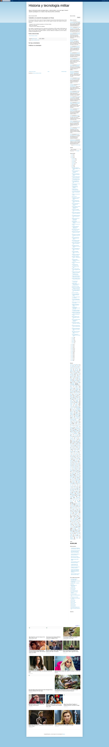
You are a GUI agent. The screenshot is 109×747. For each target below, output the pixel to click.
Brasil (71, 394)
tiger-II (72, 521)
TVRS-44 (71, 527)
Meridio (71, 39)
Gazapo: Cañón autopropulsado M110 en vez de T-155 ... (75, 284)
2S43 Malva (76, 366)
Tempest (79, 519)
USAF (71, 531)
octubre (73, 161)
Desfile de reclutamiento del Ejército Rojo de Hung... (75, 295)
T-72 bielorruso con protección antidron (75, 274)
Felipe (71, 58)
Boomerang (77, 392)
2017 (72, 352)
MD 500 (74, 467)
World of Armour (73, 604)
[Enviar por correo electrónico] (39, 38)
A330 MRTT (76, 369)
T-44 (77, 514)
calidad (76, 397)
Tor (78, 521)
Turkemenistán (77, 525)
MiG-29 (71, 474)
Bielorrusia (71, 391)
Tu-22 (78, 524)
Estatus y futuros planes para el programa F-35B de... (76, 269)
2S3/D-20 (77, 365)
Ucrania (79, 527)
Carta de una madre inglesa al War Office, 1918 (75, 252)
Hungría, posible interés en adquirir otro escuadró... (76, 276)
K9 (73, 448)
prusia (78, 494)
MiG (70, 472)
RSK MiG (76, 500)
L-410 (77, 457)
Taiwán (71, 518)
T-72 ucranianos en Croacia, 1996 (75, 281)
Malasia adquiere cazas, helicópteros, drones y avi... (75, 317)
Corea (76, 404)
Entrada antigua (63, 71)
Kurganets (75, 455)
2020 (72, 348)
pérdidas (74, 491)
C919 (78, 396)
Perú (78, 491)
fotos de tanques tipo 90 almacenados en (75, 85)
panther (77, 489)
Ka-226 (77, 448)
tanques (75, 518)
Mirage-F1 (77, 476)
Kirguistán (77, 454)
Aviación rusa (73, 587)
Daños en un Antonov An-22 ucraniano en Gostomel (76, 171)
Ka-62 (73, 449)
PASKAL (71, 27)
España (76, 415)
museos (79, 481)
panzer (71, 490)
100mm (71, 364)
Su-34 (74, 511)
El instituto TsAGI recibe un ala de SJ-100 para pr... (76, 177)
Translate (77, 150)
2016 (72, 353)
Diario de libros (73, 588)
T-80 (73, 516)
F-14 (75, 421)
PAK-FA (75, 488)
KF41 (73, 452)
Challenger (76, 400)
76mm (76, 367)
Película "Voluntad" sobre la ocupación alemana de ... (76, 279)
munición (73, 481)
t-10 (77, 513)
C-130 (76, 395)
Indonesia (74, 441)
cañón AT (77, 398)
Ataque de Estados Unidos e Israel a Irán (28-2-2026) (75, 574)
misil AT (75, 477)
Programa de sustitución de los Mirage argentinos (75, 567)
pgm (70, 492)
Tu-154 (77, 523)
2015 (72, 355)
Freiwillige (71, 84)
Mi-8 (78, 471)
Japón (73, 445)
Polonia (77, 492)
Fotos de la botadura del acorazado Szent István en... (76, 300)
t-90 (79, 516)
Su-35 (78, 511)
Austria (78, 382)
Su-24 (75, 509)
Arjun (79, 380)
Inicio (48, 71)
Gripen (73, 431)
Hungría (71, 436)
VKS (75, 535)
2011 (72, 360)
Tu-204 (74, 524)
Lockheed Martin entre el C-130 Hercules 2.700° (76, 179)
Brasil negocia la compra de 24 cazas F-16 (75, 230)
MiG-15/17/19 (74, 472)
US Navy (73, 530)
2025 (72, 156)
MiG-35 (73, 475)
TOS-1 (71, 522)
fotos (71, 428)
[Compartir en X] (41, 38)
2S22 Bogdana (72, 365)
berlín (71, 390)
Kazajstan (71, 451)
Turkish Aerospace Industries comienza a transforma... (75, 260)
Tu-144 (73, 523)
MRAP (73, 480)
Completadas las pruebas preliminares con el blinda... (76, 198)
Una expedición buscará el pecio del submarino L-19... (76, 216)
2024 (72, 157)
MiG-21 (79, 472)
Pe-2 (70, 491)
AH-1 (76, 371)
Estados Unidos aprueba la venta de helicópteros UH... (76, 243)
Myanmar (73, 482)
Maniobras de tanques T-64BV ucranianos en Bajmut (75, 305)
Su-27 (73, 510)
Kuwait (72, 456)
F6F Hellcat (71, 425)
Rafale (77, 495)
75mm (73, 367)
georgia (75, 430)
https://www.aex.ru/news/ (33, 35)
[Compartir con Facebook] (42, 38)
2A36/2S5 (75, 364)
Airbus (76, 372)
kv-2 (78, 456)
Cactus (71, 33)
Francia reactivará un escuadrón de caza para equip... (76, 335)
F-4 (74, 423)
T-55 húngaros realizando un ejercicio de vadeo (76, 310)
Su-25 (79, 509)
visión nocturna (77, 534)
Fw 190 (78, 429)
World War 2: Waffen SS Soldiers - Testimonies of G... (76, 257)
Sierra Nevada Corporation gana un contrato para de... (76, 192)
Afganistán (76, 370)
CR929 (71, 405)
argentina (75, 380)
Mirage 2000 (72, 476)
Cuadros (71, 406)
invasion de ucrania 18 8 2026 (75, 140)
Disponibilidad (78, 408)
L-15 (70, 457)
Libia (78, 459)
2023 (72, 344)
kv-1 (75, 456)
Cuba (74, 406)
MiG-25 (78, 473)
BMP (79, 391)
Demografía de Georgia (75, 286)
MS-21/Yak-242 (78, 480)
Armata (72, 381)
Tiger (79, 520)
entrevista (71, 414)
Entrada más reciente (32, 71)
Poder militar (73, 601)
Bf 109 (74, 390)
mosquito (73, 479)
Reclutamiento (72, 496)
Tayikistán (71, 519)
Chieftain (77, 401)
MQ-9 (71, 480)
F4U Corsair (77, 424)
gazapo (71, 430)
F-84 (72, 424)
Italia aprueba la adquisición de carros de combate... (76, 222)
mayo (73, 337)
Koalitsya (71, 455)
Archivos (75, 379)
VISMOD (71, 535)
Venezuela (78, 532)
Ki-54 (77, 453)
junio (73, 166)
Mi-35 (72, 471)
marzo (73, 340)
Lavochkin (75, 458)
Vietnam (77, 533)
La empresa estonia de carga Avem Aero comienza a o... (75, 227)
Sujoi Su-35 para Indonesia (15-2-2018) (76, 302)
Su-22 (71, 509)
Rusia (78, 501)
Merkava (78, 468)
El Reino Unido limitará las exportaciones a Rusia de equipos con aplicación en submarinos (75, 570)
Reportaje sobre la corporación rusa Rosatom (75, 187)
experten (71, 420)
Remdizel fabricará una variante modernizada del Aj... (75, 201)
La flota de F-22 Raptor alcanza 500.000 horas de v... (76, 210)
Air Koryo (73, 372)
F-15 (78, 421)
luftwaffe (76, 461)
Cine (78, 402)
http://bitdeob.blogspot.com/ (75, 607)
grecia (79, 430)
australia (73, 382)
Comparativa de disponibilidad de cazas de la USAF (76, 308)
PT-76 (71, 495)
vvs (71, 536)
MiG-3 (76, 474)
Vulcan (79, 535)
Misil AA (71, 477)
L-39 (73, 457)
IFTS (70, 437)
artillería (78, 381)
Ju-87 (75, 447)
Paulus (75, 490)
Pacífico (77, 487)
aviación (72, 384)
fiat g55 (73, 426)
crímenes (76, 405)
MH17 (77, 469)
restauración (78, 497)
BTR (77, 394)
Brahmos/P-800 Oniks (76, 393)
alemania (71, 374)
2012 (72, 359)
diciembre (73, 158)
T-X (72, 517)
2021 (72, 347)
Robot (75, 499)
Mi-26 (76, 470)
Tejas (75, 519)
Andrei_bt (72, 584)
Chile (70, 402)
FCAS (75, 425)
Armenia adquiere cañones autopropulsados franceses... (76, 207)
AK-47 (74, 373)
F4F (74, 424)
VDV (75, 532)
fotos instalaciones (77, 428)
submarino (76, 512)
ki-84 (73, 454)
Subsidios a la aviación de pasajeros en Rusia (76, 255)
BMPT (73, 392)
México (71, 469)
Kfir (77, 452)
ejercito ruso (72, 412)
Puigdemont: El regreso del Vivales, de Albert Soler (76, 312)
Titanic (76, 521)
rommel (78, 499)
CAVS (74, 399)
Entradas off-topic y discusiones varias (75, 189)
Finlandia (71, 427)
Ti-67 (77, 520)
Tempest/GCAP (73, 520)
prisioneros (78, 493)
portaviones (72, 493)
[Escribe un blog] (40, 38)
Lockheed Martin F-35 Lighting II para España (74, 565)
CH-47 (71, 400)
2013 (72, 357)
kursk (79, 455)
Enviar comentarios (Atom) (37, 73)
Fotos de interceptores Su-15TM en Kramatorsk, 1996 (76, 249)
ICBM (78, 436)
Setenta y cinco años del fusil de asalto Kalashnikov (75, 219)
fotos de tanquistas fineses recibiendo (74, 110)
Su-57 (71, 512)
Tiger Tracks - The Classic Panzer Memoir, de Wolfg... (76, 332)
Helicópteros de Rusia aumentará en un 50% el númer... (76, 246)
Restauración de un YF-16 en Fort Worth (76, 184)
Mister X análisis (73, 602)
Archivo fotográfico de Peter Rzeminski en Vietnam (75, 562)
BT (74, 394)
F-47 (77, 423)
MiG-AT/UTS (77, 475)
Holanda (79, 434)
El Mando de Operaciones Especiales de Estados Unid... (76, 329)
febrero (73, 341)
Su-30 (77, 510)
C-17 (79, 395)
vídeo (73, 533)
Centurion (77, 399)
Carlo (71, 46)
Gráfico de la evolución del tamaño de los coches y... (76, 232)
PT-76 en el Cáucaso (75, 292)
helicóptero (75, 433)
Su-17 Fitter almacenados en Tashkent (76, 297)
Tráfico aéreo (76, 522)
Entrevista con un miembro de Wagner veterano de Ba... (76, 235)
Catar (71, 399)
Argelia (71, 380)
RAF (73, 495)
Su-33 (71, 511)
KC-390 (76, 451)
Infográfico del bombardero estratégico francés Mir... (76, 288)
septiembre (74, 162)
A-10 (75, 368)
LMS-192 (76, 460)
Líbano (74, 459)
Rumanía (71, 501)
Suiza (74, 513)
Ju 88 (72, 447)
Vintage (71, 534)
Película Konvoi (74, 196)
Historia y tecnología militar (49, 5)
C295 (75, 396)
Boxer (71, 393)
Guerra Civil (77, 431)
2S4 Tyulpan (72, 366)
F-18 (74, 422)
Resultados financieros (75, 498)
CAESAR (71, 397)
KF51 (75, 452)
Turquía (76, 526)
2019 (72, 349)
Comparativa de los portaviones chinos (75, 265)
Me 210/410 (77, 467)
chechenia (71, 401)
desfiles (78, 407)
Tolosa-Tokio (73, 603)
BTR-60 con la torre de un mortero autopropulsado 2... (76, 326)
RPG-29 (71, 500)
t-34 (74, 514)
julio (72, 165)
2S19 (78, 364)
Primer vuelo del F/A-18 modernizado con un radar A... (75, 238)
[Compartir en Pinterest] (43, 38)
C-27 (72, 396)
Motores (77, 479)
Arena (78, 379)
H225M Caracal (72, 432)
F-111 (73, 421)
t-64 (75, 515)
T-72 (79, 515)
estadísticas (78, 416)
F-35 (71, 423)
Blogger (64, 734)
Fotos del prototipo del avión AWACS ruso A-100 (75, 182)
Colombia (71, 404)
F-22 (78, 422)
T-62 (72, 515)
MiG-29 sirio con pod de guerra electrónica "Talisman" (75, 557)
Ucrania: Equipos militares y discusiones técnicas (75, 554)
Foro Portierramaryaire (74, 590)
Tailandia (77, 517)
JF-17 (75, 446)
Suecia (71, 513)
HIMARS (71, 434)
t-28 (71, 514)
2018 (72, 351)
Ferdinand (79, 425)
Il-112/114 (75, 437)
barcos (71, 388)
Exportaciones (76, 420)
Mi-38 (75, 471)
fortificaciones (77, 427)
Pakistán (72, 489)
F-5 (79, 423)
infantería (78, 441)
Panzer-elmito (73, 600)
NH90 (75, 483)
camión (79, 397)
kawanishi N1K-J (76, 450)
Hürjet (75, 436)
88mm (72, 368)
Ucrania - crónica (76, 528)
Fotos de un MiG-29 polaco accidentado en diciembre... (76, 320)
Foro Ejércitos (73, 589)
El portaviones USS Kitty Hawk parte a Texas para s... (76, 323)
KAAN (76, 449)
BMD (76, 391)
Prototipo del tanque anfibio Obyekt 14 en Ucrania (76, 272)
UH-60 (73, 529)
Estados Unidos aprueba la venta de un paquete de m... (76, 213)
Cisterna (71, 403)
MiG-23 (73, 473)
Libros (71, 460)
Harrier (77, 432)
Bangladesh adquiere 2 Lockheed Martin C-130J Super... (76, 168)
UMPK (77, 529)
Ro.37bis (71, 499)
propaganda (73, 494)
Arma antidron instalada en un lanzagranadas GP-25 (76, 290)
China (74, 402)
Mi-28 (79, 470)
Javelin (71, 446)
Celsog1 (71, 21)
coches (77, 403)
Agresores (71, 371)
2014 (72, 356)
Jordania (79, 446)
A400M (71, 370)
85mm (79, 367)
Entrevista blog (78, 414)
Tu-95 (71, 525)
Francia (73, 429)
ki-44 (75, 453)
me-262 (74, 468)
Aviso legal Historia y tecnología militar (74, 579)
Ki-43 (73, 453)
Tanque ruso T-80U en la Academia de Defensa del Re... (76, 174)
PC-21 (78, 490)
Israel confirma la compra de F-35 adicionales (76, 241)
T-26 (79, 513)
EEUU (77, 410)
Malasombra (72, 71)
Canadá (73, 398)
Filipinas (77, 426)
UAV (74, 527)
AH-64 (79, 371)
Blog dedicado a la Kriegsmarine (74, 586)
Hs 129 (73, 435)
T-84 (76, 516)
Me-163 (71, 468)
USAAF (78, 530)
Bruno (71, 52)
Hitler (75, 434)
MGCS (75, 469)
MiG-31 (79, 474)
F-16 (71, 422)
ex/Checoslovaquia (73, 419)
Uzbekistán (76, 531)
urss (79, 529)
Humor (77, 435)
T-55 (79, 514)
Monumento (78, 478)
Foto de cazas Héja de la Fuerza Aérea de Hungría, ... (75, 204)
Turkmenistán (72, 526)
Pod (73, 492)
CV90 (77, 406)
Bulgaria (71, 395)
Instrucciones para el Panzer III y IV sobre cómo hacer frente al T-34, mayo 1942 (75, 551)
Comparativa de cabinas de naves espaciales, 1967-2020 (75, 548)
